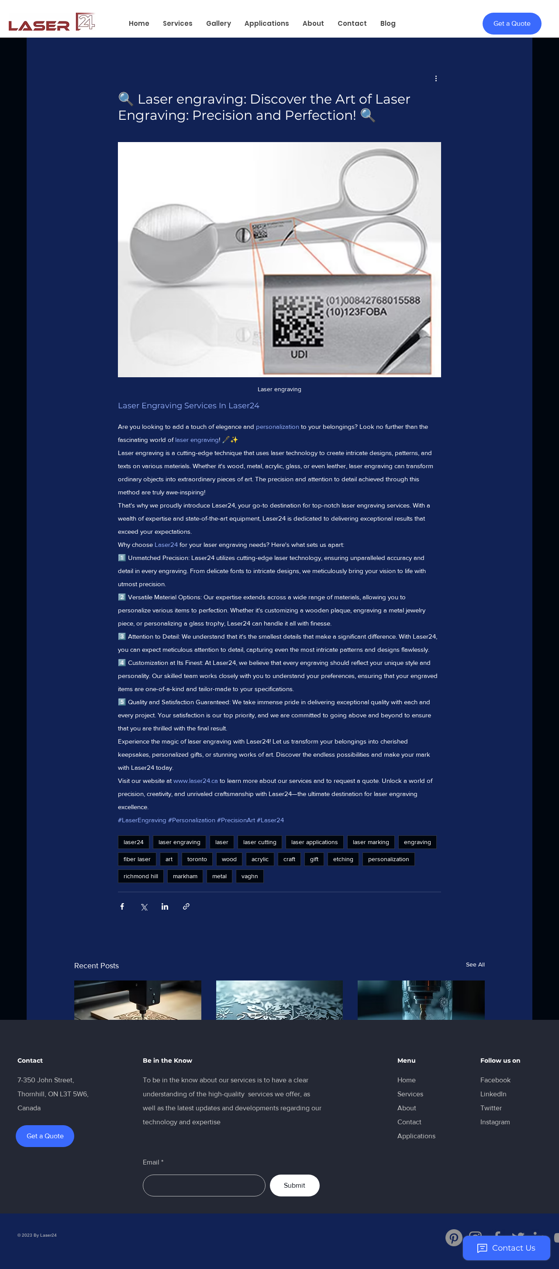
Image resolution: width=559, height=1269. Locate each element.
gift (314, 858)
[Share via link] (186, 906)
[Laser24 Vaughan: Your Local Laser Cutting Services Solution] (137, 1016)
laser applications (314, 841)
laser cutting (259, 841)
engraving (417, 841)
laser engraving (179, 841)
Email (151, 1162)
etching (343, 858)
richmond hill (141, 876)
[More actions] (436, 78)
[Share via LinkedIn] (165, 906)
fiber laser (137, 858)
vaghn (250, 876)
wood (229, 858)
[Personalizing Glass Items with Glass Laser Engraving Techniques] (421, 1016)
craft (289, 858)
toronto (197, 858)
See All (475, 964)
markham (185, 876)
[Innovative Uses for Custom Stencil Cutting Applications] (279, 1016)
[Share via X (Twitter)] (143, 906)
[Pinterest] (453, 1237)
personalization (388, 858)
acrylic (260, 858)
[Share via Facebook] (122, 906)
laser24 (134, 841)
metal (219, 876)
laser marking (371, 841)
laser (221, 841)
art (169, 858)
